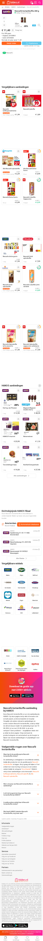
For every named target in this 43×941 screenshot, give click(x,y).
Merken (4, 833)
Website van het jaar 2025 (9, 845)
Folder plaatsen (6, 840)
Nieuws (4, 847)
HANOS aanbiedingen (12, 385)
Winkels (7, 7)
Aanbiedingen (21, 7)
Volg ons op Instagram (8, 859)
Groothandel (26, 769)
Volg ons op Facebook (9, 856)
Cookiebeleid (29, 934)
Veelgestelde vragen (8, 826)
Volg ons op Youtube (8, 861)
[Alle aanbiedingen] (39, 385)
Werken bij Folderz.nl (8, 843)
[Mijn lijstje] (35, 2)
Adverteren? (5, 829)
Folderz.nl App (6, 836)
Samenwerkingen (7, 875)
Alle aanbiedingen (7, 831)
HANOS (13, 7)
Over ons (4, 838)
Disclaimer (31, 932)
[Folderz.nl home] (13, 3)
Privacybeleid (21, 934)
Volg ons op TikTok (8, 863)
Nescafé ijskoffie (23, 774)
